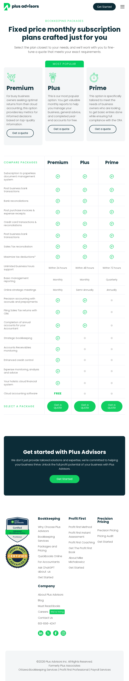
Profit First (77, 518)
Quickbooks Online (50, 556)
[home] (22, 6)
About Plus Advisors (50, 595)
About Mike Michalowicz (77, 560)
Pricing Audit (105, 536)
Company (46, 586)
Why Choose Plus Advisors (49, 529)
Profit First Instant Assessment (80, 535)
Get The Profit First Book (80, 550)
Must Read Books (49, 606)
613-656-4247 (47, 623)
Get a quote (58, 406)
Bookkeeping (49, 518)
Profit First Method (80, 527)
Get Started (104, 7)
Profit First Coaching (82, 542)
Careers (43, 612)
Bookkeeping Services (46, 539)
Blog (41, 600)
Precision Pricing (105, 520)
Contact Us (45, 618)
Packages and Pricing (47, 548)
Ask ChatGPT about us (46, 570)
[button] (121, 7)
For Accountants (49, 562)
